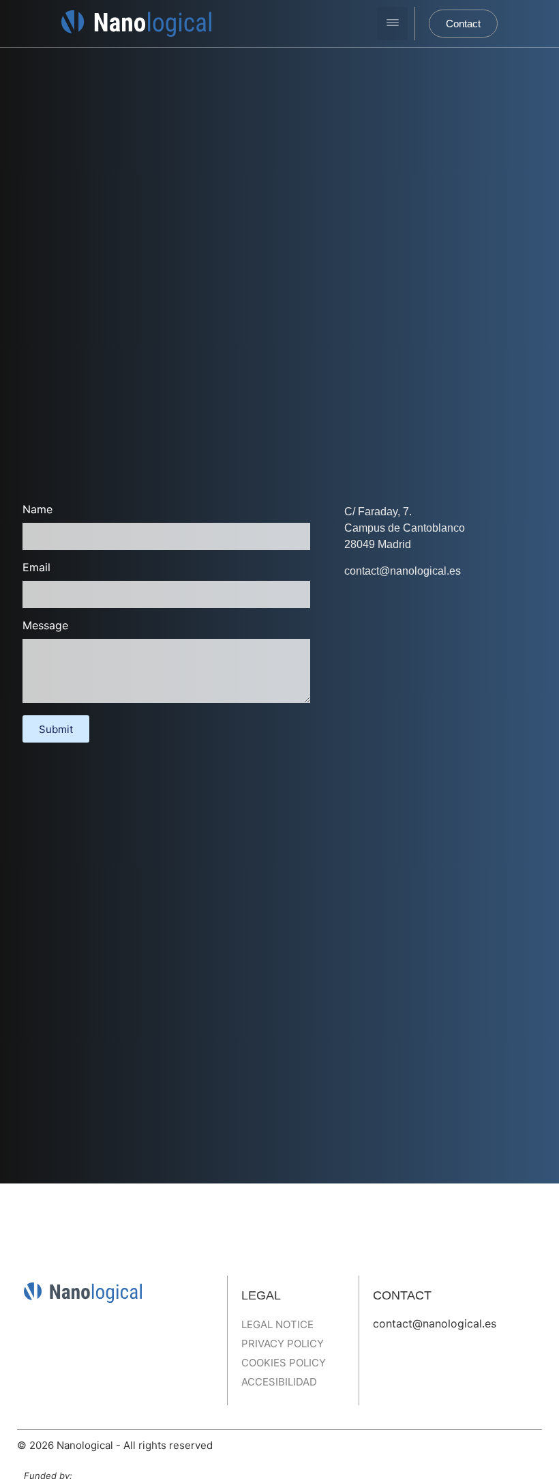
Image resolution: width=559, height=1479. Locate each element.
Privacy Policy (282, 1343)
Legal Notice (277, 1324)
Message (45, 626)
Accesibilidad (279, 1381)
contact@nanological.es (434, 1323)
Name (37, 510)
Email (36, 568)
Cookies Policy (283, 1362)
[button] (392, 23)
